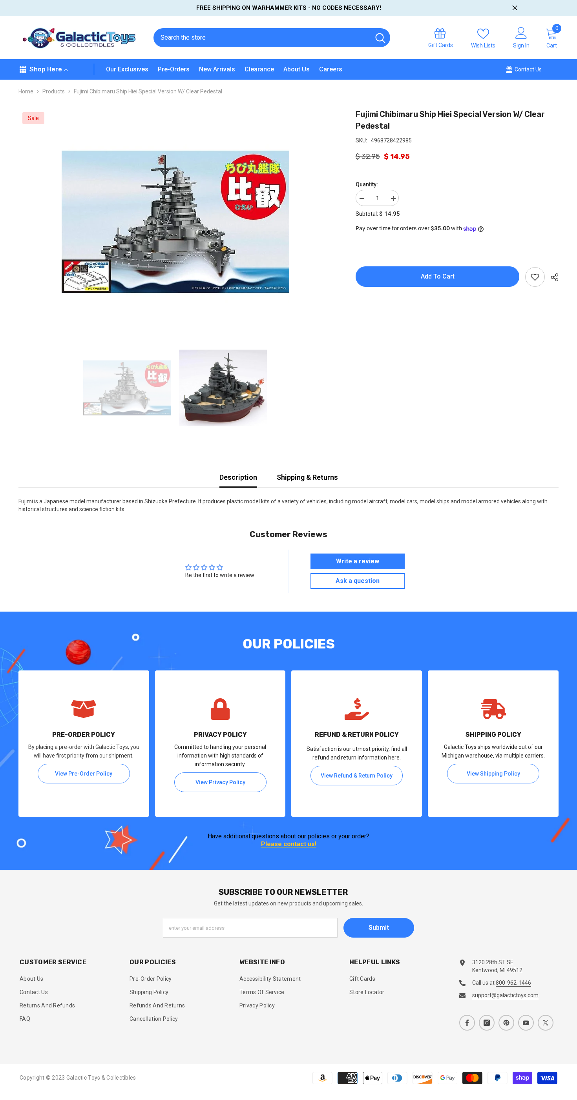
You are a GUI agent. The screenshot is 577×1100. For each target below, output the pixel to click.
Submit (379, 927)
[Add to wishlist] (535, 277)
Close (514, 8)
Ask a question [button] (358, 581)
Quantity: (367, 184)
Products (53, 91)
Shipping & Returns (307, 477)
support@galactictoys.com (505, 995)
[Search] (271, 37)
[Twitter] (545, 1023)
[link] (83, 743)
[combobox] (261, 37)
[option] (175, 222)
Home (25, 91)
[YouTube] (526, 1023)
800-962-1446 (513, 983)
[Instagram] (487, 1023)
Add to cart (438, 276)
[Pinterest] (506, 1023)
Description (238, 477)
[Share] (552, 277)
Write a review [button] (357, 561)
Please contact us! (288, 844)
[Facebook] (467, 1023)
